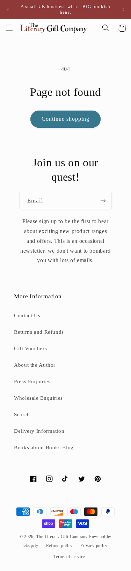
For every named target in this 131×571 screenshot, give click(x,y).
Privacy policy (94, 546)
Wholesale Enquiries (38, 398)
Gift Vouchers (30, 348)
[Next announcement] (123, 9)
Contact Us (27, 315)
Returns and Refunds (39, 332)
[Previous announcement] (7, 9)
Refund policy (59, 546)
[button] (9, 28)
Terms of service (69, 557)
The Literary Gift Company (62, 537)
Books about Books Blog (44, 447)
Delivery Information (39, 431)
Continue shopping (66, 119)
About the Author (35, 365)
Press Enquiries (32, 381)
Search (22, 414)
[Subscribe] (103, 200)
